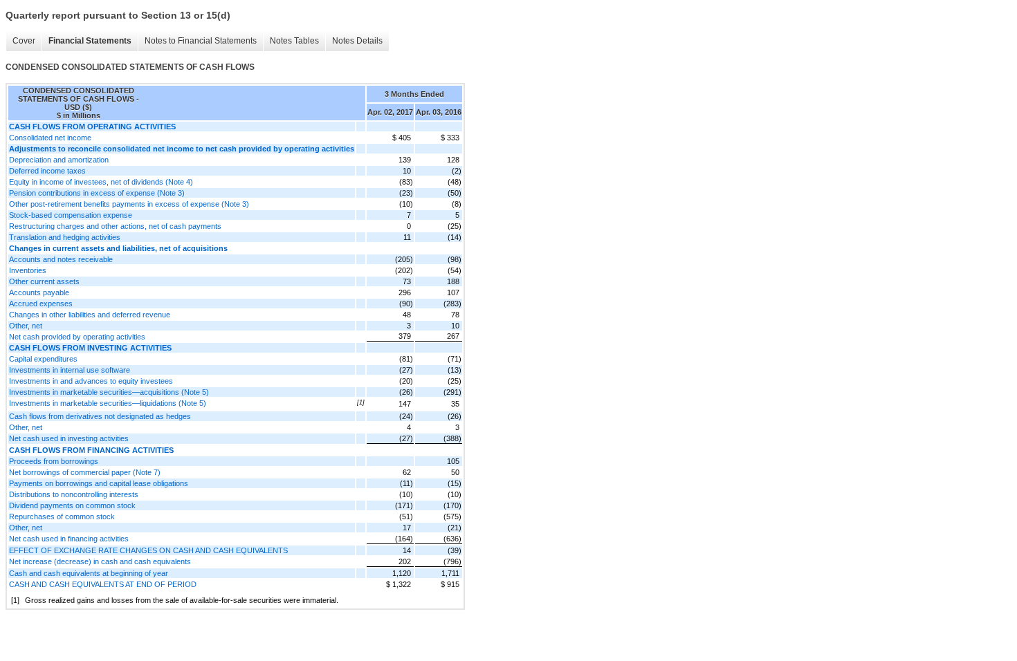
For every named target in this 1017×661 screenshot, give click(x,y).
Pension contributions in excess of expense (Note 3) (97, 193)
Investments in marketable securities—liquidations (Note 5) (107, 403)
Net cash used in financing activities (69, 538)
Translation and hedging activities (64, 237)
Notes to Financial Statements (201, 41)
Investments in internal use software (69, 370)
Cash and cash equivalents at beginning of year (88, 573)
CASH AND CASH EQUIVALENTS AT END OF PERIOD (102, 584)
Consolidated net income (50, 137)
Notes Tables (294, 41)
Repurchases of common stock (62, 516)
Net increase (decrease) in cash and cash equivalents (100, 561)
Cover (23, 41)
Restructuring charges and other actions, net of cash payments (115, 226)
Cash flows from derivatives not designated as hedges (100, 416)
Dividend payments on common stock (72, 505)
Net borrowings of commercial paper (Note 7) (85, 472)
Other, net (25, 326)
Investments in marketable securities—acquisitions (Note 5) (109, 392)
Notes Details (357, 41)
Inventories (27, 270)
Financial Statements (89, 41)
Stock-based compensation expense (70, 215)
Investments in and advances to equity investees (91, 381)
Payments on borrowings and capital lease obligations (98, 483)
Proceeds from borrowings (53, 461)
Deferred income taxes (47, 171)
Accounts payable (39, 292)
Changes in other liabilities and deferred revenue (89, 314)
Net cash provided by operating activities (77, 337)
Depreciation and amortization (59, 160)
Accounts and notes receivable (61, 259)
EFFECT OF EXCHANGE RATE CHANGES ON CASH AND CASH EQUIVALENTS (148, 550)
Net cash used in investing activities (69, 438)
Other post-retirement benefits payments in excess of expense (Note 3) (129, 204)
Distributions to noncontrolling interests (73, 494)
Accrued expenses (41, 303)
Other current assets (44, 281)
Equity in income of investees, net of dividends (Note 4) (101, 182)
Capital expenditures (43, 359)
